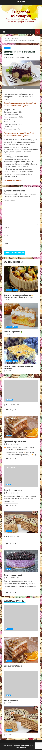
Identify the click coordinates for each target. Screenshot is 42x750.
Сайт (6, 243)
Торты (15, 290)
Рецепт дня (37, 31)
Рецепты (9, 435)
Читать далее (11, 410)
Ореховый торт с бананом (21, 427)
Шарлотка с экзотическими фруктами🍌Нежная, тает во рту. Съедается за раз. (21, 279)
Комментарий (10, 200)
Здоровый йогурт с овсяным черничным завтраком (21, 350)
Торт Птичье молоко (21, 476)
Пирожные (9, 399)
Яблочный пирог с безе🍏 (21, 316)
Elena (7, 57)
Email (6, 235)
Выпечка (7, 48)
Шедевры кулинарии (21, 13)
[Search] (31, 32)
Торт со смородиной (21, 561)
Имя (6, 227)
